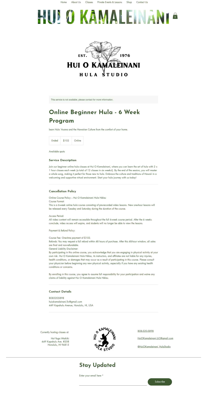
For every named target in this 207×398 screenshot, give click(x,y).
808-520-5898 (146, 331)
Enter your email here (90, 375)
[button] (175, 16)
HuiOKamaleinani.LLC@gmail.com (155, 338)
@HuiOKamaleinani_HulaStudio (154, 346)
